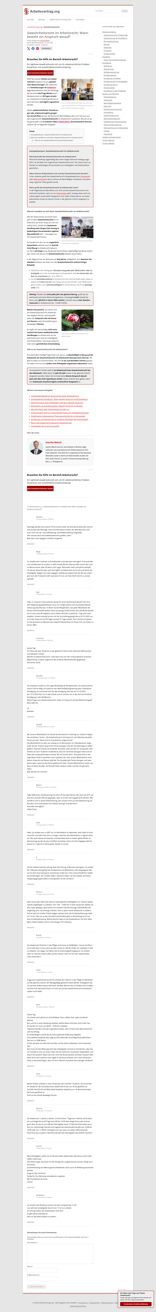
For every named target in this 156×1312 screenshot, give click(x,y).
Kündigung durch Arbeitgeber (116, 81)
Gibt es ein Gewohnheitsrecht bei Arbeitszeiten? (54, 140)
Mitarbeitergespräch (112, 118)
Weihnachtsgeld (40, 179)
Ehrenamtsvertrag (111, 41)
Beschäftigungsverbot (112, 103)
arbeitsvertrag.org (34, 27)
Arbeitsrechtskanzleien (60, 20)
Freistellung (108, 112)
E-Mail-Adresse (33, 1275)
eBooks (41, 20)
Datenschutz (95, 1303)
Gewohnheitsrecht (111, 115)
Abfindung (108, 66)
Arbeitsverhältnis (109, 32)
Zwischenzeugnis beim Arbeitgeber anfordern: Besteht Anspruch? (57, 403)
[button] (28, 48)
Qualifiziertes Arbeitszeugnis (115, 122)
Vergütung (108, 134)
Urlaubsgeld (85, 176)
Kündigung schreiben (112, 78)
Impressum (83, 1303)
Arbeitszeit (108, 100)
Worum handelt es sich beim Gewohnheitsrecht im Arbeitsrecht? (57, 137)
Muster (30, 20)
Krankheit (106, 57)
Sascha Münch (45, 41)
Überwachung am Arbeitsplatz (116, 128)
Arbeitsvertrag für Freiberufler (116, 35)
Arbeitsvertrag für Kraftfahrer (115, 38)
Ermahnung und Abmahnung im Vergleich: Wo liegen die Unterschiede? (59, 419)
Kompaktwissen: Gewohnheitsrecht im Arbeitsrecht (51, 135)
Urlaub (106, 131)
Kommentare (46, 48)
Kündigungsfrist (110, 75)
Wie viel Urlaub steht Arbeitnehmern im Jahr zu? (50, 409)
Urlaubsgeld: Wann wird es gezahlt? (45, 426)
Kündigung (106, 63)
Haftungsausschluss (78, 1306)
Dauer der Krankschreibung (115, 60)
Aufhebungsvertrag (111, 72)
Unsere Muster (108, 140)
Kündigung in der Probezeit (115, 91)
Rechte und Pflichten (110, 94)
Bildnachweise (107, 1303)
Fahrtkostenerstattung (113, 109)
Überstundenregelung (113, 125)
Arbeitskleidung (110, 97)
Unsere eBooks (108, 143)
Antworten (30, 544)
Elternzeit (107, 106)
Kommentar (32, 1242)
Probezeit (107, 50)
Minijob (107, 44)
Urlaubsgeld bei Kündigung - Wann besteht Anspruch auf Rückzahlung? (59, 399)
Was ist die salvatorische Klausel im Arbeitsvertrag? (51, 423)
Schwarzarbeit (109, 54)
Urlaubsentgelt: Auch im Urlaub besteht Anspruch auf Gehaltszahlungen (60, 413)
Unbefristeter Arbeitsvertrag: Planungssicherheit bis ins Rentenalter (58, 416)
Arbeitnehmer (64, 122)
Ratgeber (80, 20)
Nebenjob (108, 47)
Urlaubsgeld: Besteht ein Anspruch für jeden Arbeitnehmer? (55, 396)
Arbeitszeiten (61, 193)
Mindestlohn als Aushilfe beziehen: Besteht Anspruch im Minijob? (57, 406)
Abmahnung (109, 69)
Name (30, 1266)
